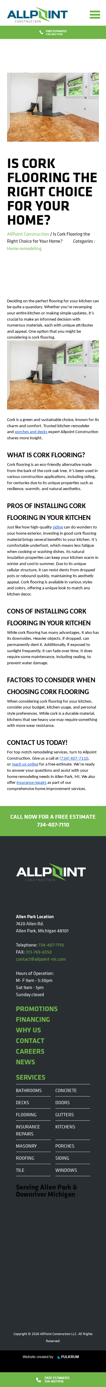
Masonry (26, 1146)
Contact (30, 1040)
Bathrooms (29, 1090)
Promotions (37, 1008)
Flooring (26, 1114)
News (25, 1061)
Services (30, 1077)
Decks (22, 1102)
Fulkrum (68, 1357)
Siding (62, 1158)
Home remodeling (24, 248)
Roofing (25, 1158)
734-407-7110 (51, 944)
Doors (62, 1102)
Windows (66, 1170)
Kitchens (65, 1126)
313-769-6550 (39, 952)
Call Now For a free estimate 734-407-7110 (53, 820)
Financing (33, 1019)
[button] (95, 15)
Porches (64, 1146)
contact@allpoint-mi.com (41, 959)
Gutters (64, 1114)
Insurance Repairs (28, 1130)
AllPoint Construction (28, 234)
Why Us (28, 1029)
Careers (30, 1051)
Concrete (66, 1090)
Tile (20, 1170)
